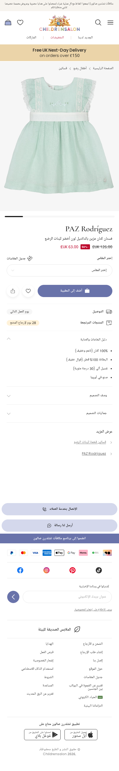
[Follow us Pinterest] (72, 572)
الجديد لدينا (85, 37)
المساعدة (48, 685)
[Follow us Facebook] (20, 572)
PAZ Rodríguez (88, 228)
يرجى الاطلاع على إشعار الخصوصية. (93, 609)
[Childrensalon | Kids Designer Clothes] (59, 21)
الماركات (31, 37)
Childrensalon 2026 (59, 754)
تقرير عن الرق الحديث (40, 694)
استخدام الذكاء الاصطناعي (37, 669)
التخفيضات (57, 37)
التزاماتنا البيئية (93, 706)
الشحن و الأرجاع (93, 644)
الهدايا (49, 644)
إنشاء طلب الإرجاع (91, 652)
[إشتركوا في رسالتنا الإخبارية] (13, 597)
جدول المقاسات (93, 677)
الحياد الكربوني (90, 697)
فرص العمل (46, 652)
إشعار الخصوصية (43, 660)
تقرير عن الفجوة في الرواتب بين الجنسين (86, 687)
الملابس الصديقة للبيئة (54, 629)
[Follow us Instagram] (46, 572)
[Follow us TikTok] (99, 572)
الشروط (48, 677)
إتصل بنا (98, 660)
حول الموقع (96, 669)
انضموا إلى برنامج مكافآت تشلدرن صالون (59, 538)
